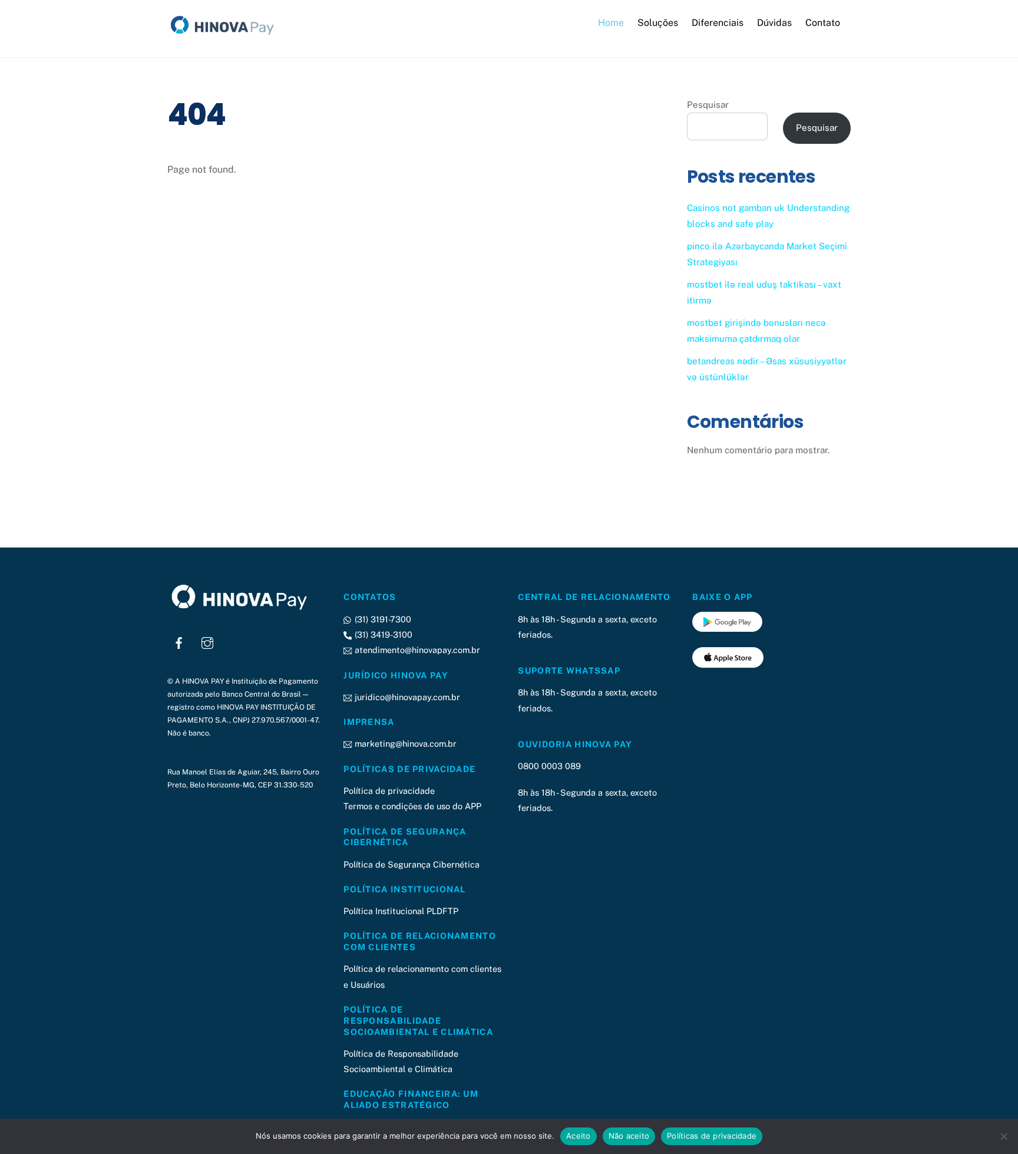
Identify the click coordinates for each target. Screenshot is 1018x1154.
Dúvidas (774, 22)
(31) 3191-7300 (381, 619)
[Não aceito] (1003, 1136)
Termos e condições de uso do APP (412, 806)
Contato (822, 22)
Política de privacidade (389, 791)
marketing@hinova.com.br (404, 743)
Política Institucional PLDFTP (400, 911)
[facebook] (179, 642)
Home (611, 22)
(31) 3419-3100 (382, 634)
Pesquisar (708, 105)
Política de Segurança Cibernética (411, 864)
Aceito (578, 1135)
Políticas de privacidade (711, 1135)
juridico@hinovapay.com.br (406, 697)
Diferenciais (717, 22)
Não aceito (629, 1135)
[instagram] (207, 642)
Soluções (657, 22)
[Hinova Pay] (226, 34)
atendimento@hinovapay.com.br (416, 650)
